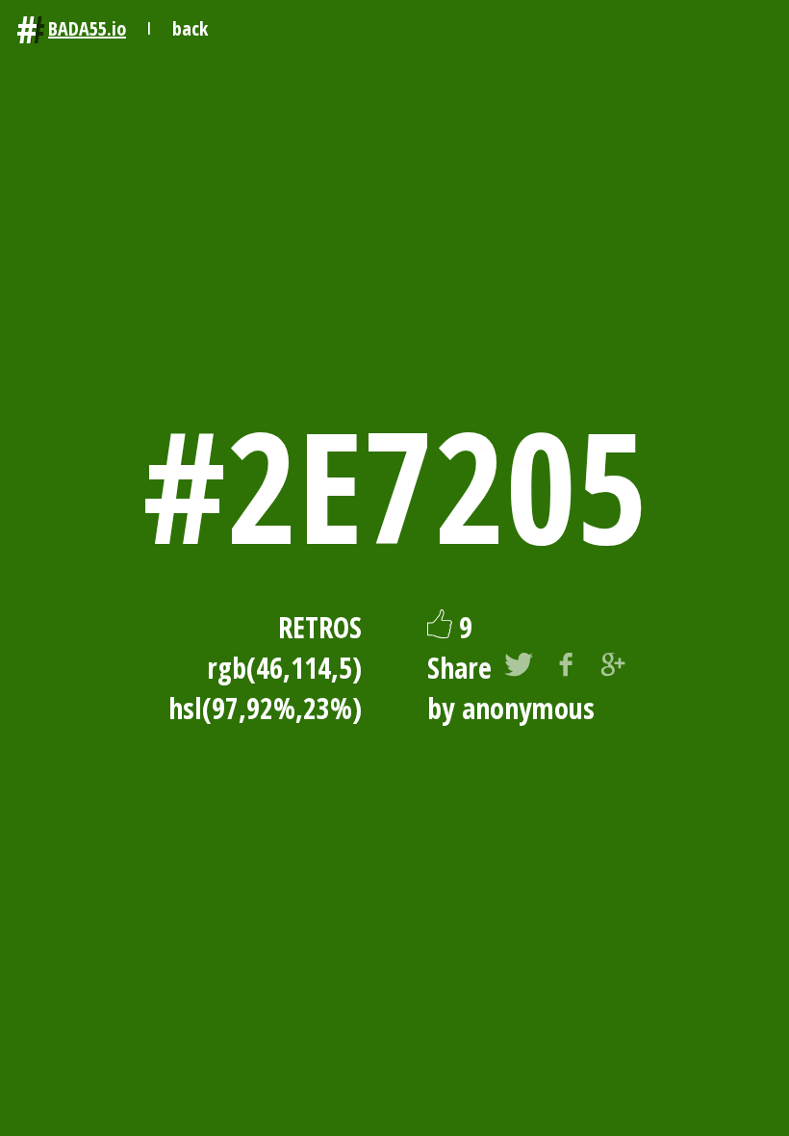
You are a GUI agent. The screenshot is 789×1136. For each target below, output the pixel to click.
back (190, 28)
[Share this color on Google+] (613, 668)
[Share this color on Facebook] (566, 668)
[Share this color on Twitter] (518, 668)
